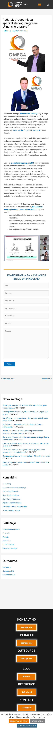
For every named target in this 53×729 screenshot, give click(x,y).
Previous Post (7, 379)
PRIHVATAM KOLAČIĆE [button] (19, 721)
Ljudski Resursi (8, 544)
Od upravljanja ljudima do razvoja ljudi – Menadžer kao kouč (26, 456)
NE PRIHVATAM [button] (37, 721)
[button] (39, 4)
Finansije (6, 533)
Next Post (47, 379)
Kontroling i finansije (10, 491)
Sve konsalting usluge (11, 510)
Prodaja (6, 537)
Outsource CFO (9, 575)
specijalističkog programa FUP (22, 163)
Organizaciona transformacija (14, 488)
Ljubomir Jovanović (33, 130)
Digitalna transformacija (12, 503)
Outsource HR (8, 571)
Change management (11, 529)
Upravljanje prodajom (11, 495)
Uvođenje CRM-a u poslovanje (15, 506)
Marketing (6, 541)
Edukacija (7, 31)
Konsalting (7, 484)
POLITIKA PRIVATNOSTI (27, 726)
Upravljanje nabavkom (11, 499)
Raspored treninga (10, 548)
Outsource (7, 567)
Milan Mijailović (19, 130)
